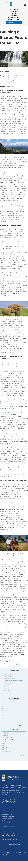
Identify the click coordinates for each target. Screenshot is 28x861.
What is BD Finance (7, 814)
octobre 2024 (6, 737)
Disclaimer (19, 852)
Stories (14, 11)
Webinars (4, 832)
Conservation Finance (9, 678)
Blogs (14, 13)
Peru (3, 708)
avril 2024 (4, 749)
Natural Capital (8, 690)
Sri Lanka (10, 86)
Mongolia (4, 704)
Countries (14, 15)
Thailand (4, 721)
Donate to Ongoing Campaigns (10, 826)
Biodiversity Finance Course (9, 834)
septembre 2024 (7, 739)
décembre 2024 (6, 733)
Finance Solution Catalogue (9, 839)
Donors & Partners (7, 818)
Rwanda (4, 713)
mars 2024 (5, 751)
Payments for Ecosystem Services (13, 693)
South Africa (5, 717)
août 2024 (5, 741)
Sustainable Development (11, 697)
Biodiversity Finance (15, 76)
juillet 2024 (5, 743)
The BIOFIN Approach (8, 816)
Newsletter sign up (14, 844)
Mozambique (5, 706)
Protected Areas (8, 695)
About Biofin (14, 9)
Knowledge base (14, 17)
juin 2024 (4, 745)
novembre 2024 (6, 735)
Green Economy (8, 688)
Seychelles (5, 715)
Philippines (5, 711)
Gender (6, 686)
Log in (3, 820)
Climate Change (8, 676)
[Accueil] (8, 4)
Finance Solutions (14, 19)
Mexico (4, 702)
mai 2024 (4, 747)
